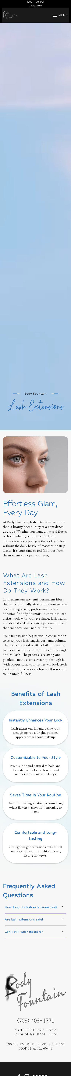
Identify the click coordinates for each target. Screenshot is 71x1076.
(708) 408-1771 (35, 1021)
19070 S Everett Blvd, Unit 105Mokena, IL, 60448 (35, 1046)
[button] (58, 15)
